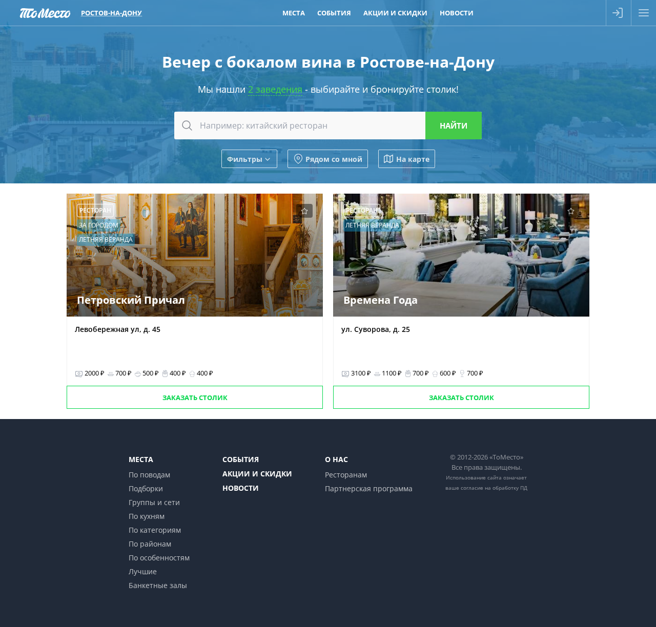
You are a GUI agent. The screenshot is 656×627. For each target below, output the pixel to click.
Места (293, 12)
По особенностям (159, 557)
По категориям (155, 530)
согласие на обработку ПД (494, 487)
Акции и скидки (395, 12)
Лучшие (143, 571)
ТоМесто (45, 13)
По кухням (147, 516)
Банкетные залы (158, 585)
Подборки (146, 488)
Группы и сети (154, 502)
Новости (457, 12)
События (334, 12)
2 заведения (275, 89)
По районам (150, 544)
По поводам (149, 474)
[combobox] (328, 125)
